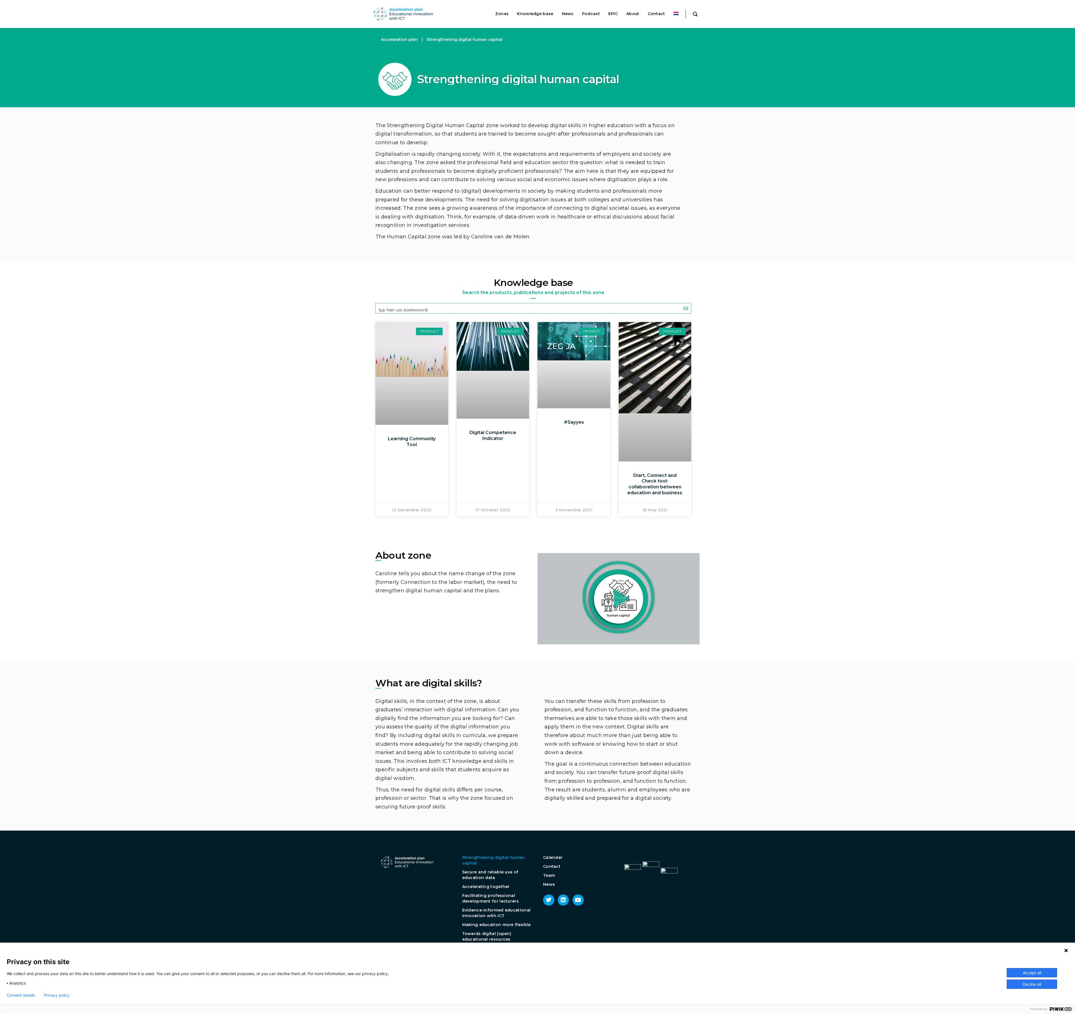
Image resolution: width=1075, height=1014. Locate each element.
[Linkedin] (563, 900)
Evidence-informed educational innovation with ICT (496, 913)
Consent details (21, 995)
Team (549, 875)
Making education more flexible (496, 924)
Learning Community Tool (412, 441)
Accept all (1032, 972)
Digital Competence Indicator (492, 435)
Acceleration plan (399, 39)
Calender (552, 857)
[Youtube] (578, 900)
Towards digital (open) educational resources (486, 936)
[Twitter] (548, 900)
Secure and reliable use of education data (490, 875)
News (549, 884)
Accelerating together (486, 886)
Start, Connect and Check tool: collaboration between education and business (654, 484)
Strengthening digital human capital (493, 860)
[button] (618, 597)
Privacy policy (57, 995)
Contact (551, 866)
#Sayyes (574, 422)
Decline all (1032, 984)
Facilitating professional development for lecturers (490, 898)
